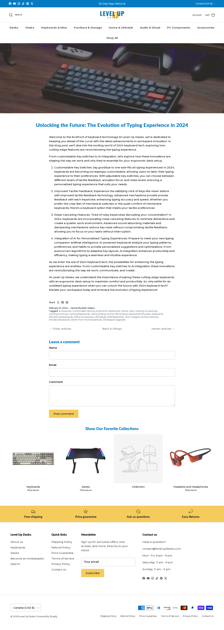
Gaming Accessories (146, 311)
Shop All (112, 38)
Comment (56, 382)
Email (52, 365)
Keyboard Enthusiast (140, 314)
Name (53, 347)
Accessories (205, 27)
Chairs (29, 27)
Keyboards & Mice (54, 27)
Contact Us (58, 569)
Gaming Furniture (58, 314)
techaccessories (149, 317)
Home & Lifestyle (121, 27)
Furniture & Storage (88, 27)
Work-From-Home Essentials (86, 319)
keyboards (157, 314)
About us (16, 542)
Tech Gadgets (132, 317)
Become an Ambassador (27, 558)
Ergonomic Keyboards (108, 311)
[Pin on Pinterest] (67, 302)
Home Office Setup (117, 314)
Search (15, 564)
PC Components (178, 27)
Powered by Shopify (46, 616)
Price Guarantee (62, 553)
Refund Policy (60, 547)
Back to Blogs (112, 328)
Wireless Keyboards (59, 319)
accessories (65, 311)
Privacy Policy (60, 564)
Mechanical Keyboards (61, 317)
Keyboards (17, 547)
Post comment (64, 413)
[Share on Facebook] (62, 302)
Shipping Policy (61, 542)
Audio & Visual (150, 27)
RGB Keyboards (115, 317)
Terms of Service (62, 558)
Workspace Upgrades (114, 319)
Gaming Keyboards (79, 314)
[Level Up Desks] (112, 15)
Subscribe (93, 573)
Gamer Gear (127, 311)
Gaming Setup (98, 314)
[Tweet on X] (58, 302)
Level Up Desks (27, 616)
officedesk (100, 317)
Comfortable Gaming (83, 311)
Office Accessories (84, 317)
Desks (14, 27)
